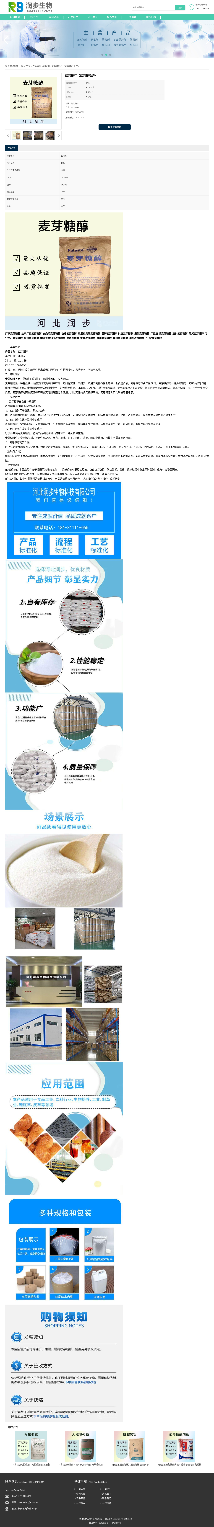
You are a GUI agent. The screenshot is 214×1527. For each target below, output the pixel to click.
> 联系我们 (105, 1498)
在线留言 (131, 17)
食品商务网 (103, 1523)
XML (130, 1519)
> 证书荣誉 (79, 1498)
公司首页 (15, 17)
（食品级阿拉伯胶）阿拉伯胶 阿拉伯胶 (31, 1464)
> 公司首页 (79, 1489)
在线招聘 (151, 17)
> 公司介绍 (105, 1489)
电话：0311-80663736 (21, 1496)
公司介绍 (34, 17)
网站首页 (25, 66)
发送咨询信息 (114, 127)
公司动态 (54, 17)
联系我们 (112, 17)
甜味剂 (46, 66)
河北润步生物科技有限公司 (90, 1519)
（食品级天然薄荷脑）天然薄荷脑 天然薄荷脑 (80, 1464)
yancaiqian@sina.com (28, 1502)
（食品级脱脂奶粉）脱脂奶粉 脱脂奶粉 (130, 1464)
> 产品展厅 (105, 1494)
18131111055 (202, 8)
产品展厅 (73, 17)
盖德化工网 (117, 1523)
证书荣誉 (93, 17)
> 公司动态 (79, 1494)
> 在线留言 (79, 1503)
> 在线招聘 (105, 1503)
